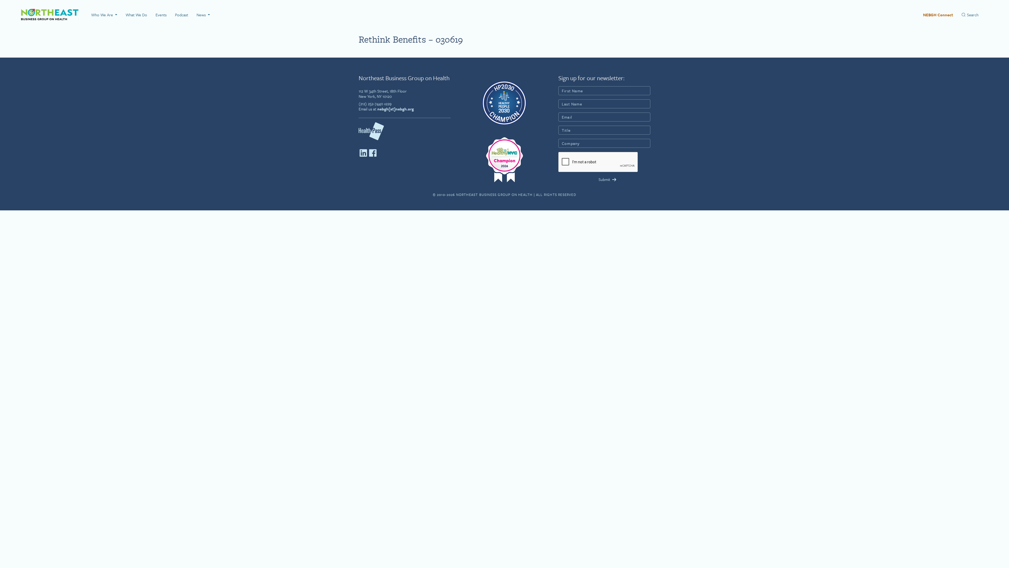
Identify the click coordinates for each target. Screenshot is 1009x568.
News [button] (202, 15)
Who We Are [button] (102, 15)
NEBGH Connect (938, 15)
